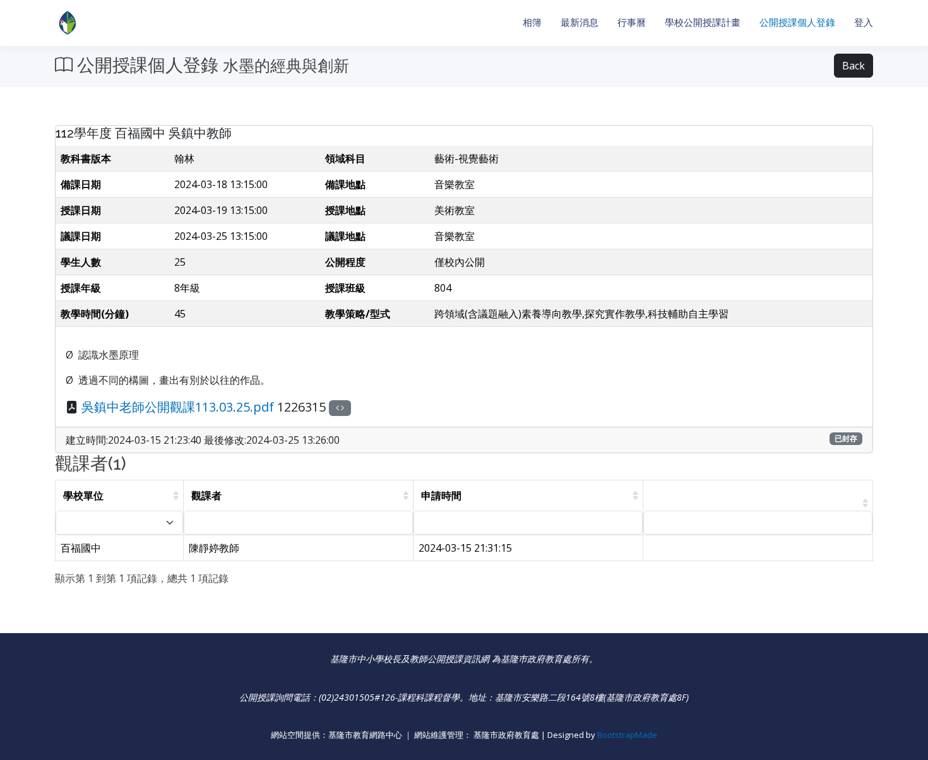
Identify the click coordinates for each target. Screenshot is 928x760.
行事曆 (631, 22)
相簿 (532, 22)
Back (853, 66)
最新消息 (579, 22)
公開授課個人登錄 (797, 22)
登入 (863, 22)
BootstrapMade (627, 734)
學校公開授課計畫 (703, 22)
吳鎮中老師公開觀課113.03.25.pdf (177, 406)
